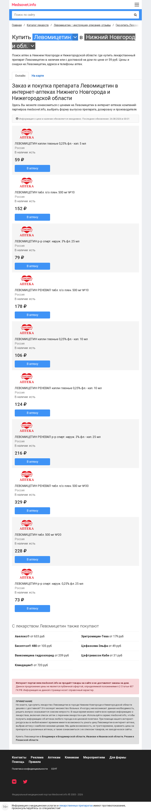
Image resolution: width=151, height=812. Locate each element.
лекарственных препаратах (76, 805)
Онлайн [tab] (20, 75)
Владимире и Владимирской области (63, 736)
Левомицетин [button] (52, 37)
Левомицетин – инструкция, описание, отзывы (82, 25)
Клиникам (72, 757)
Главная (17, 25)
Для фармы (117, 757)
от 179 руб (102, 636)
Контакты (19, 757)
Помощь (18, 762)
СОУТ (54, 768)
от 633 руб (30, 636)
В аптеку (32, 168)
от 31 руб (101, 655)
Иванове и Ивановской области (104, 736)
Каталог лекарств (38, 25)
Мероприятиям (94, 757)
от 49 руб (101, 646)
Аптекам (54, 757)
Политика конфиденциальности (30, 768)
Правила (35, 762)
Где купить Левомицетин (131, 25)
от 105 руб (33, 646)
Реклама (37, 757)
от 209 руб (42, 655)
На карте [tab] (38, 75)
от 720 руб (31, 665)
